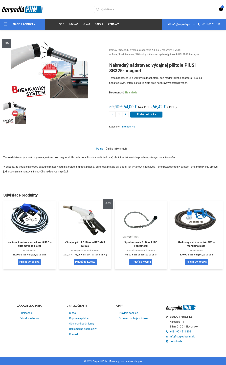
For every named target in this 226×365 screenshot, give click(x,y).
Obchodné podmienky (81, 323)
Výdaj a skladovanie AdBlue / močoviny (151, 49)
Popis (99, 148)
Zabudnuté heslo (29, 318)
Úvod (61, 24)
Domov (113, 49)
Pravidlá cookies (128, 313)
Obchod (73, 24)
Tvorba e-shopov (133, 361)
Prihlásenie (26, 313)
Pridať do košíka (146, 114)
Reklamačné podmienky (83, 328)
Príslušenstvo (126, 54)
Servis (99, 24)
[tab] (99, 149)
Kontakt (113, 24)
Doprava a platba (79, 318)
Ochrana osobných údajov (133, 318)
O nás (86, 24)
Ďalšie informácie (117, 148)
